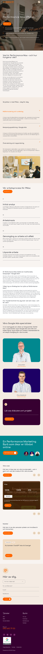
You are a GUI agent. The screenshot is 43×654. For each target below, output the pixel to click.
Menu (39, 2)
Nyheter (25, 623)
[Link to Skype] (14, 635)
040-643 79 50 (9, 629)
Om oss (24, 616)
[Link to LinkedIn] (7, 635)
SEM (4, 618)
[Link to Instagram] (11, 635)
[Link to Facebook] (4, 635)
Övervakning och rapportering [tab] (13, 143)
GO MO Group (12, 650)
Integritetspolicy (6, 647)
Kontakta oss (8, 453)
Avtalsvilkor (19, 647)
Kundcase (25, 618)
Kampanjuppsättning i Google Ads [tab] (15, 127)
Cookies (13, 647)
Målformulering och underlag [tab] (13, 111)
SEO (4, 616)
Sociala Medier (6, 620)
